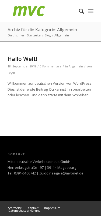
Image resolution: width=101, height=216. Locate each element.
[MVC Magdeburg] (42, 11)
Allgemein (76, 66)
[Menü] (90, 11)
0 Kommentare (50, 66)
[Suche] (79, 11)
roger (11, 72)
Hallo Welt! (22, 59)
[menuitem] (79, 11)
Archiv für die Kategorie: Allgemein (42, 30)
